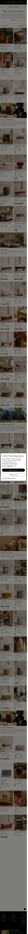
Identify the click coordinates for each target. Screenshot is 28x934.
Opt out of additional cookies (8, 478)
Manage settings (13, 474)
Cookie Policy (9, 466)
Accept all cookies (13, 470)
